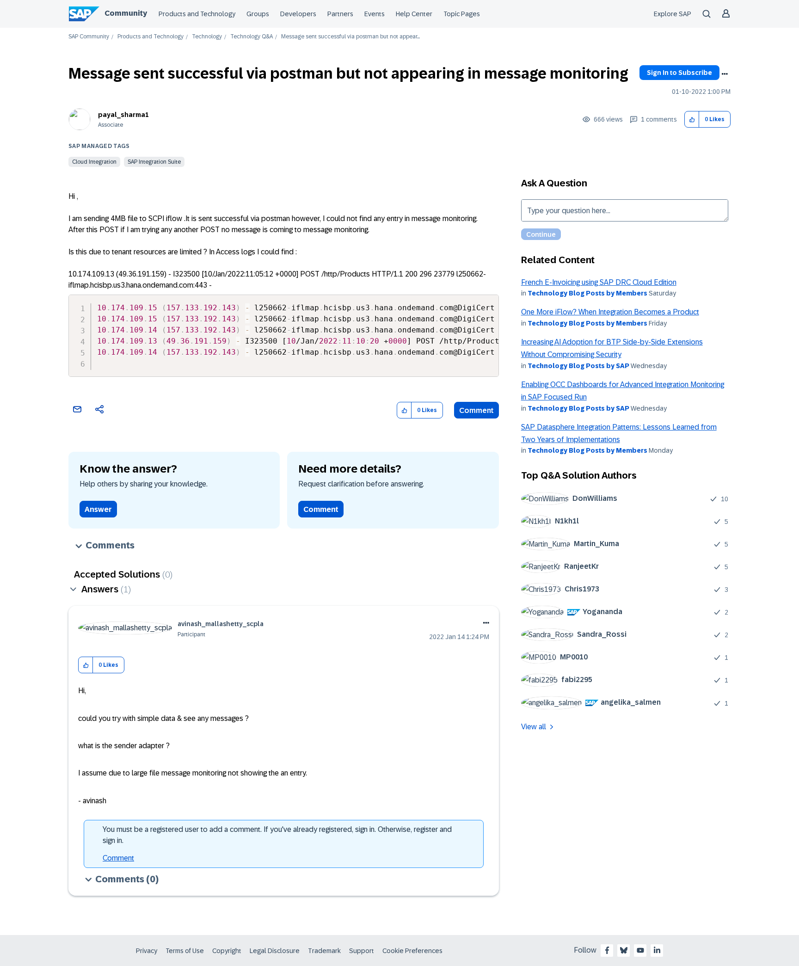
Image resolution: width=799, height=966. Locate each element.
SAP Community (88, 37)
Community (125, 13)
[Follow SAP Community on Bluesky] (623, 950)
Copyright (226, 950)
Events (374, 14)
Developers (298, 14)
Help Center (414, 14)
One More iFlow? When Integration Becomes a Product (610, 312)
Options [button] (724, 74)
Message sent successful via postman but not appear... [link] (350, 37)
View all (533, 727)
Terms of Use (185, 950)
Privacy (146, 950)
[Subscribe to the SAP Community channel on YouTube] (640, 950)
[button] (692, 119)
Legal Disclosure (275, 950)
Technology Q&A (251, 37)
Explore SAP (672, 14)
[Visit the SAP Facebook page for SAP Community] (607, 950)
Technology (207, 37)
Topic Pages (461, 14)
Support (361, 950)
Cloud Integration (94, 162)
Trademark (324, 950)
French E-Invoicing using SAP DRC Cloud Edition (598, 282)
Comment (476, 410)
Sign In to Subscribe (679, 72)
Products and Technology (197, 14)
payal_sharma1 (123, 114)
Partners (340, 14)
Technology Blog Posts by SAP (578, 365)
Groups (257, 14)
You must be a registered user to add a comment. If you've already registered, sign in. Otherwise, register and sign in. (277, 834)
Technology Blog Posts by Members (587, 293)
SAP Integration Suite (154, 162)
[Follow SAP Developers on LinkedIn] (657, 950)
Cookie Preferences (412, 950)
